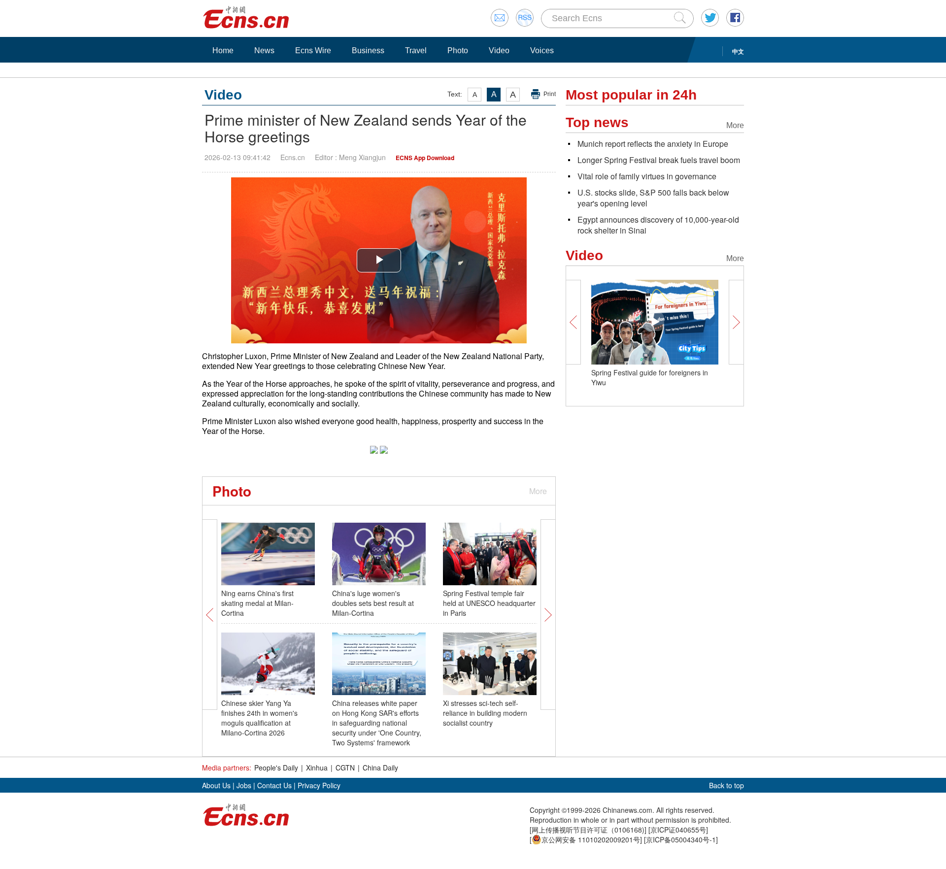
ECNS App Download (425, 157)
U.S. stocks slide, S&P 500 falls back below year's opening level (653, 198)
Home (223, 50)
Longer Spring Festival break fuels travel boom (658, 160)
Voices (542, 50)
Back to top (726, 785)
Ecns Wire (313, 50)
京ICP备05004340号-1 (681, 839)
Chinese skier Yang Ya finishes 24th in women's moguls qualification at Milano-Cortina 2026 (259, 717)
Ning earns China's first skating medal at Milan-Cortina (257, 603)
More (538, 491)
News (264, 50)
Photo (457, 50)
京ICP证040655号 (678, 830)
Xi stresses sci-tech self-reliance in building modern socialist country (485, 713)
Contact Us (274, 785)
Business (368, 50)
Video (499, 50)
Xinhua (317, 767)
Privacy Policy (319, 785)
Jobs (243, 785)
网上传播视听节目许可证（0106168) (588, 830)
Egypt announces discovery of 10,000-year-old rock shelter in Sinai (658, 225)
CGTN (345, 767)
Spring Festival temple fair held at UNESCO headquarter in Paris (489, 603)
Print (549, 94)
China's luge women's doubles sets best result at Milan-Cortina (373, 603)
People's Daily (276, 767)
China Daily (380, 767)
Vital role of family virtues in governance (646, 176)
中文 (738, 51)
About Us (216, 785)
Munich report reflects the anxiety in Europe (652, 143)
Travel (416, 50)
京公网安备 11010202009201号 (590, 839)
